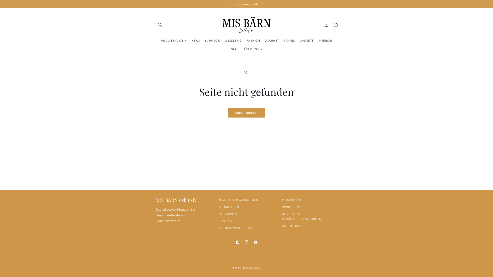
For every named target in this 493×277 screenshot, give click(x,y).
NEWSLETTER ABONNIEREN (238, 200)
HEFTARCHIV (228, 214)
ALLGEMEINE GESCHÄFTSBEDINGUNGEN (301, 216)
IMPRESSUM (290, 207)
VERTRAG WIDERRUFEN (235, 228)
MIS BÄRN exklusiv (251, 268)
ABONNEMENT (229, 207)
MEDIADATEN (291, 200)
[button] (160, 24)
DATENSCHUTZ (293, 226)
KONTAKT (225, 221)
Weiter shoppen (246, 112)
